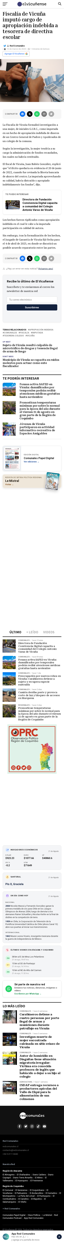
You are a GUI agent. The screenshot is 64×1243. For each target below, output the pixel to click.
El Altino (39, 1177)
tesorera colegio (14, 336)
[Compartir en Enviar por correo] (44, 114)
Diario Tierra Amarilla (22, 1177)
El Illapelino (36, 1199)
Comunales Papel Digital (14, 1215)
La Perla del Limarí (26, 1196)
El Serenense (21, 1190)
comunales (10, 333)
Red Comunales (17, 46)
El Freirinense (36, 1180)
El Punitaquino (44, 1196)
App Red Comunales (33, 1218)
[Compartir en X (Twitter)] (29, 114)
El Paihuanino (21, 1193)
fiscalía (24, 333)
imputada (37, 333)
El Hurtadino (51, 1193)
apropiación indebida (41, 330)
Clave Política (34, 1215)
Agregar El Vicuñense (14, 54)
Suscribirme (32, 307)
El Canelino (23, 1199)
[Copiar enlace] (51, 114)
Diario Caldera (39, 1174)
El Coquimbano (37, 1190)
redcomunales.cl (10, 1146)
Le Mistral (47, 1215)
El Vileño (22, 1202)
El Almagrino (9, 1174)
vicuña (31, 336)
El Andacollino (36, 1193)
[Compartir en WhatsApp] (37, 114)
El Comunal (8, 1190)
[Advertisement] (32, 523)
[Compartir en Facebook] (22, 114)
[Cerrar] (59, 1236)
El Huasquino (21, 1180)
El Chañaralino (23, 1174)
